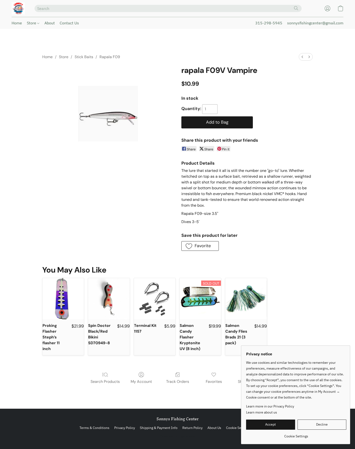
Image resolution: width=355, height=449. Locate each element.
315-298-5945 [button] (268, 23)
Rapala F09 (109, 56)
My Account (141, 381)
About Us (214, 428)
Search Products (105, 381)
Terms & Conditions (94, 428)
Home (17, 23)
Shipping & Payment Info (159, 428)
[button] (18, 8)
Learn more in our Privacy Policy (270, 406)
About (49, 23)
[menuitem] (302, 56)
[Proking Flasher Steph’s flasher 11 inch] (63, 298)
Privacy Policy (124, 428)
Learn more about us (261, 412)
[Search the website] (296, 8)
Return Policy (192, 428)
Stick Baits (84, 56)
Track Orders (177, 381)
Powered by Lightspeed (177, 436)
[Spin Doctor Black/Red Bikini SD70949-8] (108, 298)
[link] (296, 434)
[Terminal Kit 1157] (154, 298)
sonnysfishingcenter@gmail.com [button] (315, 23)
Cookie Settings (238, 428)
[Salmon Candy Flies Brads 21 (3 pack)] (246, 298)
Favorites (214, 381)
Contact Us (69, 23)
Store (32, 23)
